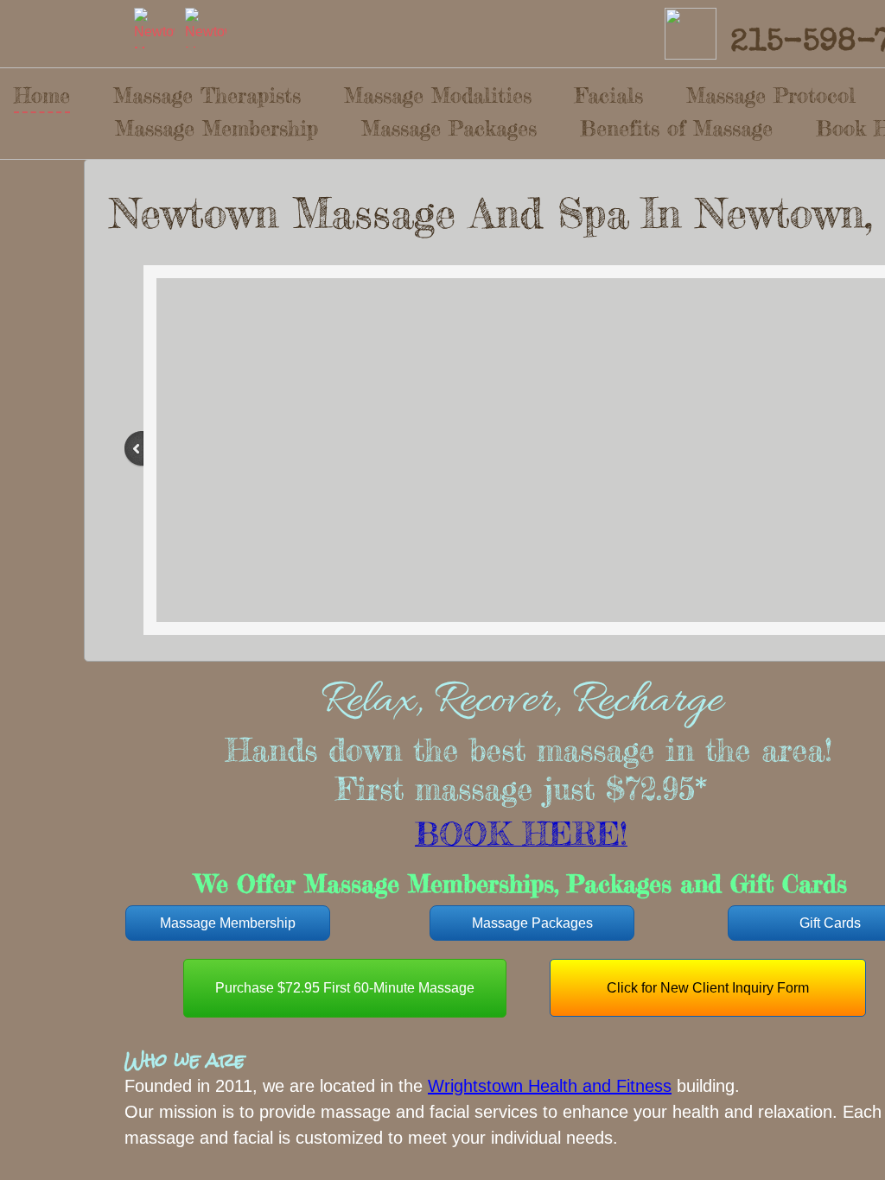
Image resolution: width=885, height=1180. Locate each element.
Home (42, 95)
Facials (609, 95)
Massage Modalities (438, 95)
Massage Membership (216, 128)
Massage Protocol (771, 95)
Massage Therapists (207, 95)
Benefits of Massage (676, 128)
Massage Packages (449, 128)
